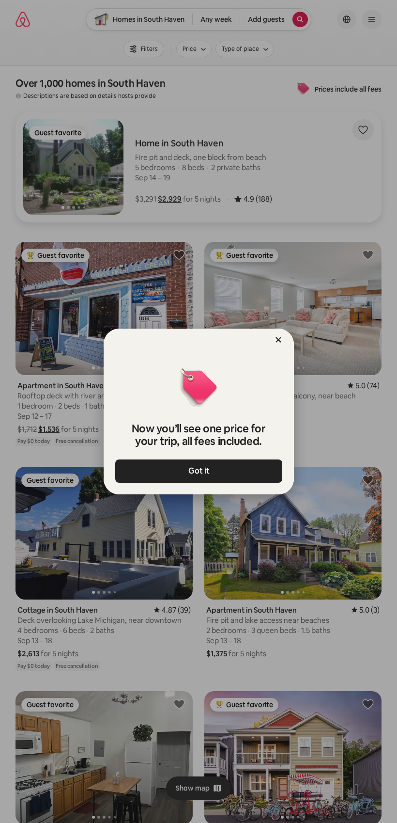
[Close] (278, 340)
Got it (198, 471)
